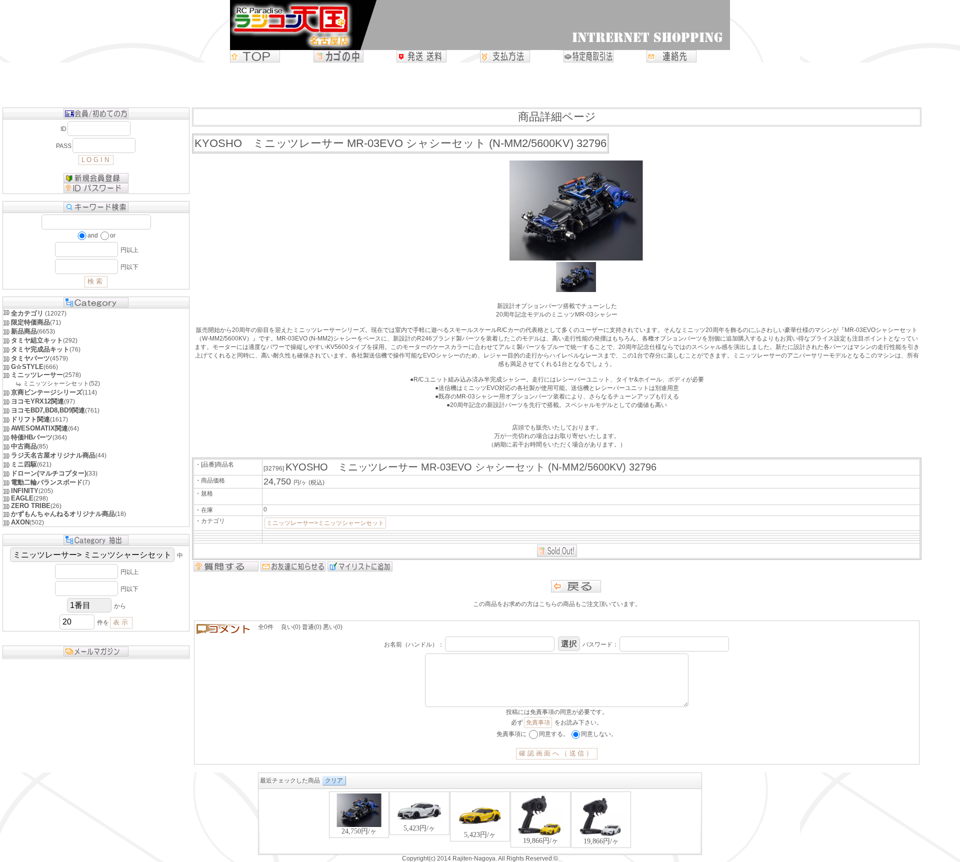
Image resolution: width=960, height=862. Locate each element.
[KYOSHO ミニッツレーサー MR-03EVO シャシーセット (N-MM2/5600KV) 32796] (576, 290)
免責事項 (538, 722)
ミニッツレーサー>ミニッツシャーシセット (325, 523)
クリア (334, 780)
